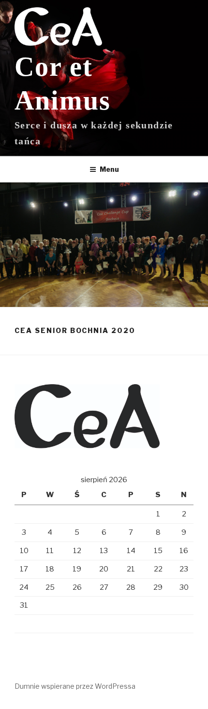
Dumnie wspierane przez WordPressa (75, 686)
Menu (109, 169)
